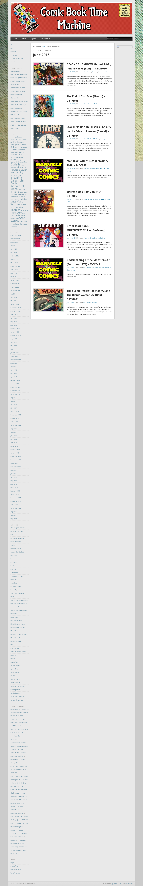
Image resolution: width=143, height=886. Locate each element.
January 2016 (15, 453)
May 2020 (14, 321)
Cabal (24, 147)
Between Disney (16, 541)
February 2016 (15, 449)
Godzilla (15, 164)
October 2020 (15, 315)
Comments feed (16, 869)
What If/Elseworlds (17, 700)
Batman (23, 145)
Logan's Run (14, 194)
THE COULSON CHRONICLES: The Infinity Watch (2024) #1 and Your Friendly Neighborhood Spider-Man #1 (19, 77)
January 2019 (15, 353)
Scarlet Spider (24, 210)
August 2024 (14, 242)
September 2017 (16, 394)
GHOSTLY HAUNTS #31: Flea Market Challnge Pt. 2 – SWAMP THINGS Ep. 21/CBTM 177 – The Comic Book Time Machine (19, 806)
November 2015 (16, 460)
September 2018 (16, 359)
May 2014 (14, 518)
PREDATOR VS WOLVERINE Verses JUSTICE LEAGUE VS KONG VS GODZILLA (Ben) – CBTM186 (19, 732)
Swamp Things (15, 679)
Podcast (23, 39)
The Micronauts (15, 683)
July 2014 (13, 515)
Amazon (15, 55)
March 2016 (14, 446)
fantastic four (22, 162)
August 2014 (14, 512)
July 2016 (13, 432)
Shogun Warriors (16, 665)
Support (33, 39)
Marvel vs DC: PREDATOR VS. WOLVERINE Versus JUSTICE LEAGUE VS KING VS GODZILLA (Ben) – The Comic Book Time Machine (19, 715)
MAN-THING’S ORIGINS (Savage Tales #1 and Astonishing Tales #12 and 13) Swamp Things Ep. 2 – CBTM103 (19, 766)
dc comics (19, 155)
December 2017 (16, 387)
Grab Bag (14, 583)
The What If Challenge (18, 686)
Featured (94, 72)
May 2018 (14, 373)
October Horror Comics (18, 652)
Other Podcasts (45, 39)
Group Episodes (89, 104)
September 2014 (16, 508)
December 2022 (16, 266)
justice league (23, 192)
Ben (85, 72)
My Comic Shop (18, 58)
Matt (91, 199)
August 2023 (14, 259)
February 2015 (15, 491)
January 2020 (15, 332)
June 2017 (14, 404)
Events (13, 566)
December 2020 (16, 308)
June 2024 (14, 249)
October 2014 (15, 505)
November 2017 (16, 391)
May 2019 (14, 346)
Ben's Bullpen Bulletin (17, 538)
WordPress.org (15, 873)
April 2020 (14, 325)
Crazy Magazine (16, 548)
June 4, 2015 (70, 267)
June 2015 (14, 477)
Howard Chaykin (19, 170)
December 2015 (16, 456)
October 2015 (15, 463)
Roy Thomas (17, 208)
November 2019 (16, 335)
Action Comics (22, 139)
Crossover (14, 555)
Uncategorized (104, 139)
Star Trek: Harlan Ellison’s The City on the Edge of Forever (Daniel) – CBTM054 (89, 131)
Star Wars (14, 676)
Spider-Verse (15, 672)
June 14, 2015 (71, 199)
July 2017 (13, 401)
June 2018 (14, 370)
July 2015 (13, 474)
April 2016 (14, 442)
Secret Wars (14, 662)
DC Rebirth (14, 562)
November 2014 (16, 501)
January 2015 (15, 494)
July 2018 (13, 366)
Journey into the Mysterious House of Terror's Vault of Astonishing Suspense (19, 603)
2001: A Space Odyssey (18, 528)
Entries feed (14, 866)
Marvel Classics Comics (18, 624)
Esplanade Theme (116, 884)
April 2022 (14, 273)
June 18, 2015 (71, 139)
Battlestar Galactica (17, 531)
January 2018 (15, 384)
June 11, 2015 (71, 238)
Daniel (86, 139)
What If (16, 226)
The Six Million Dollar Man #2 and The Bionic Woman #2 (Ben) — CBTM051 (88, 295)
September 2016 (16, 425)
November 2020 (16, 311)
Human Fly (17, 172)
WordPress (128, 884)
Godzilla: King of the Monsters (95, 267)
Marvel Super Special (17, 638)
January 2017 (15, 411)
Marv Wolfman (17, 203)
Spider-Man (102, 199)
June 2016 (14, 436)
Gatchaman (14, 573)
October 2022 (15, 270)
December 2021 (16, 283)
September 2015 (16, 467)
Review (13, 658)
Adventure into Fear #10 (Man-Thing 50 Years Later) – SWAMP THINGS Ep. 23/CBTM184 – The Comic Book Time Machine (19, 749)
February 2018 (15, 380)
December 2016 (16, 415)
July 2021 (13, 294)
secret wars (16, 213)
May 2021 (14, 301)
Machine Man (22, 194)
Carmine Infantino (18, 150)
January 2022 (15, 280)
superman (22, 221)
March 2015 (14, 487)
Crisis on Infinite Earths (17, 152)
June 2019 (14, 342)
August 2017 (14, 398)
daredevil (13, 155)
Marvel (13, 202)
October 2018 (15, 356)
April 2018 (14, 377)
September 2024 (16, 239)
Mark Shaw (23, 199)
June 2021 (14, 297)
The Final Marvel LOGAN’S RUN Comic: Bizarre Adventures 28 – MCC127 (19, 115)
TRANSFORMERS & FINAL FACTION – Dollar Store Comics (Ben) (18, 125)
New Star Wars (15, 648)
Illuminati (14, 175)
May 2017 (14, 408)
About (15, 39)
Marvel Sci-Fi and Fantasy (18, 634)
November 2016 (16, 418)
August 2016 (14, 429)
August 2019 (14, 339)
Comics (89, 72)
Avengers (15, 144)
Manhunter (15, 199)
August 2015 (14, 470)
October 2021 (15, 287)
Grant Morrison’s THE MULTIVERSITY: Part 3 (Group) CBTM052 (86, 230)
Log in (12, 862)
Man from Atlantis (92, 168)
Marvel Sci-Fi (102, 72)
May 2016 (14, 439)
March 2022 (14, 277)
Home (43, 47)
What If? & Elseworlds (17, 696)
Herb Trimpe (20, 167)
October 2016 (15, 422)
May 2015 (14, 480)
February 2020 (15, 328)
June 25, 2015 (71, 72)
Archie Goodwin (17, 142)
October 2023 (15, 256)
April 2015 (14, 484)
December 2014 (16, 498)
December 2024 (16, 235)
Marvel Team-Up (16, 641)
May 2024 (14, 252)
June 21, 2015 (71, 104)
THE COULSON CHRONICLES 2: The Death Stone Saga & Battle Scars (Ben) (19, 105)
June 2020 (14, 318)
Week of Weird (15, 693)
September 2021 (16, 290)
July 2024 (13, 245)
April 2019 (14, 349)
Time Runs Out (16, 224)
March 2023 (14, 263)
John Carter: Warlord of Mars (18, 185)
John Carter (16, 179)
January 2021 (15, 304)
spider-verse (15, 219)
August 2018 (14, 363)
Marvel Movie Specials (18, 627)
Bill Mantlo (16, 147)
